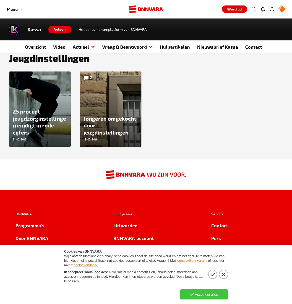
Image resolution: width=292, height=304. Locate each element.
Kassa (34, 29)
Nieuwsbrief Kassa (217, 47)
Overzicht (35, 47)
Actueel (81, 47)
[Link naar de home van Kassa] (14, 29)
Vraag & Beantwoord (124, 47)
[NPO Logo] (281, 9)
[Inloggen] (272, 9)
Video (59, 47)
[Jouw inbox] (263, 9)
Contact (253, 47)
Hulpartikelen (175, 47)
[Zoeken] (253, 9)
